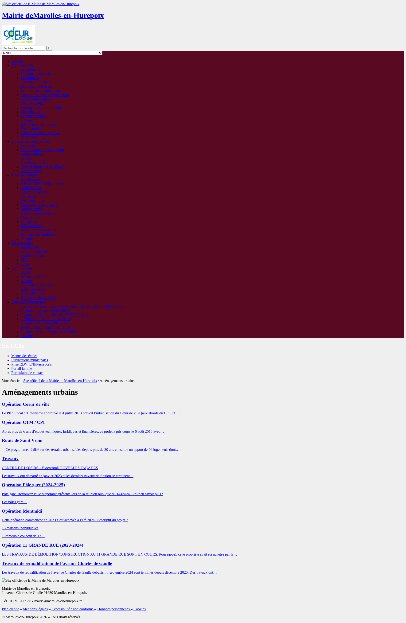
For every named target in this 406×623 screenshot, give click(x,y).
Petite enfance (31, 171)
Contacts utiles (31, 188)
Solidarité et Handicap (37, 285)
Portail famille (21, 368)
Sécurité (27, 239)
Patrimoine (29, 137)
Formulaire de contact (27, 373)
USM (25, 264)
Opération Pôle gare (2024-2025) (45, 310)
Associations (30, 247)
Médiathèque (30, 112)
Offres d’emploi (32, 294)
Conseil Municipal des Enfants (43, 167)
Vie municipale (22, 65)
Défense (27, 120)
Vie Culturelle (31, 129)
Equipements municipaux (39, 205)
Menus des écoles (24, 356)
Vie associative (22, 243)
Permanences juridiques (38, 234)
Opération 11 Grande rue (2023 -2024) (49, 332)
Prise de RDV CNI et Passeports (45, 184)
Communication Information (42, 107)
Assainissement (32, 179)
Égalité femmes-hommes (39, 124)
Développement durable (38, 213)
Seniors (26, 281)
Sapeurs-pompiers (34, 116)
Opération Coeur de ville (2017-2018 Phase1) (54, 315)
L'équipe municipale (36, 74)
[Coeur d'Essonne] (18, 44)
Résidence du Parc (34, 277)
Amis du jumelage (34, 251)
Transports (28, 196)
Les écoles (28, 146)
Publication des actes (36, 86)
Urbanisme (29, 222)
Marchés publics (33, 103)
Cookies (139, 609)
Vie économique (33, 200)
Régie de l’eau (31, 226)
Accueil (17, 61)
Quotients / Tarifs (33, 162)
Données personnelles (114, 609)
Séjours (26, 158)
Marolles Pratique (24, 175)
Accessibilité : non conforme (72, 609)
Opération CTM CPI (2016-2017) (46, 319)
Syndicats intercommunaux (41, 91)
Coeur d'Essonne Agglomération (45, 95)
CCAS (26, 272)
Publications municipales (29, 360)
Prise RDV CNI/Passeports (31, 364)
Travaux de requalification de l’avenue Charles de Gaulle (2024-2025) (73, 306)
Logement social (33, 289)
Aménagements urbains (28, 302)
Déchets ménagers (34, 192)
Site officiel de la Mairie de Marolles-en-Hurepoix (60, 381)
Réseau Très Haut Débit (38, 230)
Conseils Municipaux (36, 82)
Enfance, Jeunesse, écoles (30, 141)
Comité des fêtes (33, 255)
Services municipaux (36, 99)
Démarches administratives (40, 133)
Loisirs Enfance (32, 154)
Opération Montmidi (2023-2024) (45, 323)
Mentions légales (35, 609)
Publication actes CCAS (39, 298)
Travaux (27, 336)
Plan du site (10, 609)
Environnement (32, 209)
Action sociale (21, 268)
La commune (30, 69)
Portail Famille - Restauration (42, 150)
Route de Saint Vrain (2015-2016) (46, 327)
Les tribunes (30, 78)
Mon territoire (31, 217)
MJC (24, 260)
